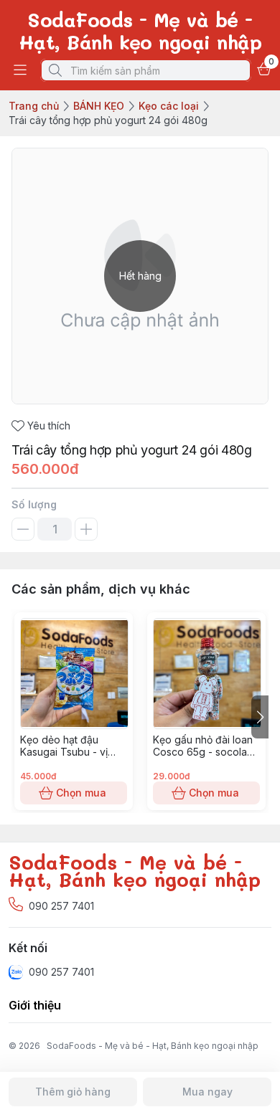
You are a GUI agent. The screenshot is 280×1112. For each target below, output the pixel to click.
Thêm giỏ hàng (73, 1091)
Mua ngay (207, 1091)
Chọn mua (81, 793)
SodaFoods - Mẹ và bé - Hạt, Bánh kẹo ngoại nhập (152, 1045)
